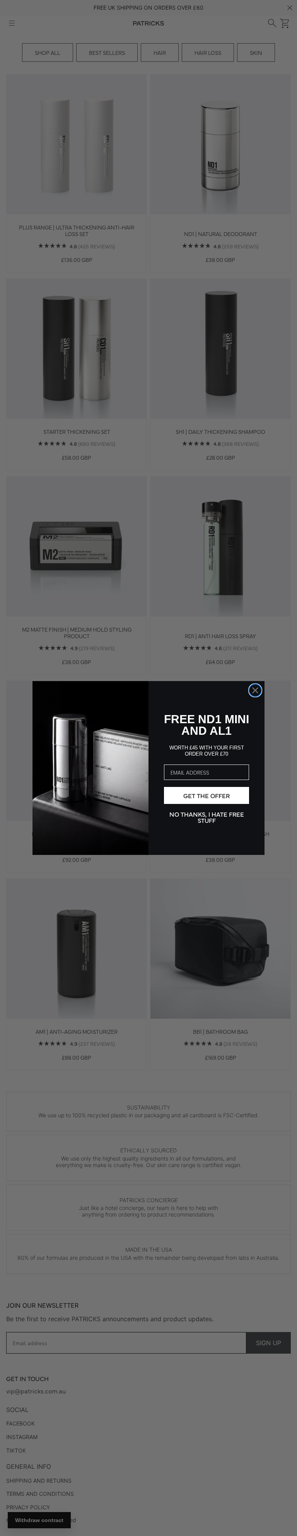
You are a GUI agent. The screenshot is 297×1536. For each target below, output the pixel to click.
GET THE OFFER (206, 795)
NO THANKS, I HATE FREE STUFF (206, 816)
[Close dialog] (255, 690)
